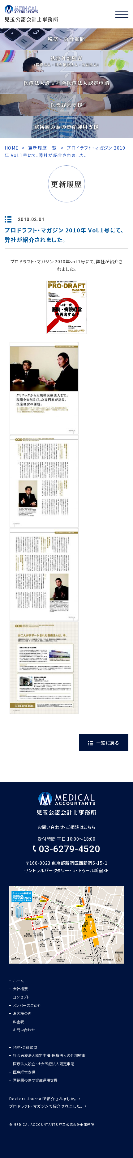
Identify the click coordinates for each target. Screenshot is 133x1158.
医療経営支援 (24, 1072)
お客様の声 (22, 1013)
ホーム (18, 980)
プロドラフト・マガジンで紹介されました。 (46, 1106)
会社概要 (20, 988)
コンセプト (21, 996)
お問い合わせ (24, 1029)
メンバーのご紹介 (27, 1005)
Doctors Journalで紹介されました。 (43, 1098)
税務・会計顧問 (25, 1047)
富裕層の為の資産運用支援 (35, 1080)
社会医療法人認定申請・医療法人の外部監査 (49, 1055)
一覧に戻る (107, 743)
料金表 (18, 1021)
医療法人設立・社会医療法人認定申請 (43, 1063)
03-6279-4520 (68, 848)
